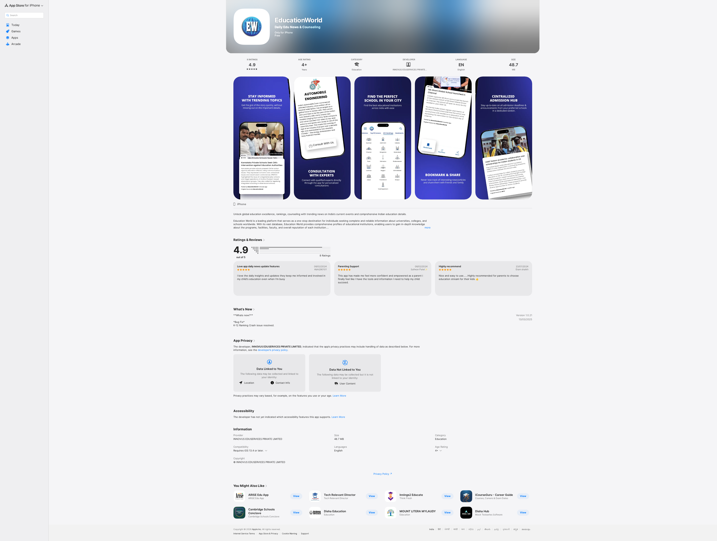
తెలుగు (487, 529)
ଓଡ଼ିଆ (471, 529)
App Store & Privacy (268, 534)
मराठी (455, 529)
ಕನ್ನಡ (515, 529)
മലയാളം (526, 529)
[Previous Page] (229, 138)
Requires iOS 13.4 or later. (248, 450)
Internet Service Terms (244, 534)
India (431, 529)
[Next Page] (535, 138)
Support (305, 534)
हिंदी (439, 529)
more (428, 227)
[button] (24, 25)
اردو (479, 529)
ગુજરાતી (506, 529)
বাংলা (463, 529)
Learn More (339, 395)
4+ (436, 450)
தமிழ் (496, 529)
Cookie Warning (289, 534)
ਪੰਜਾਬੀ (447, 529)
